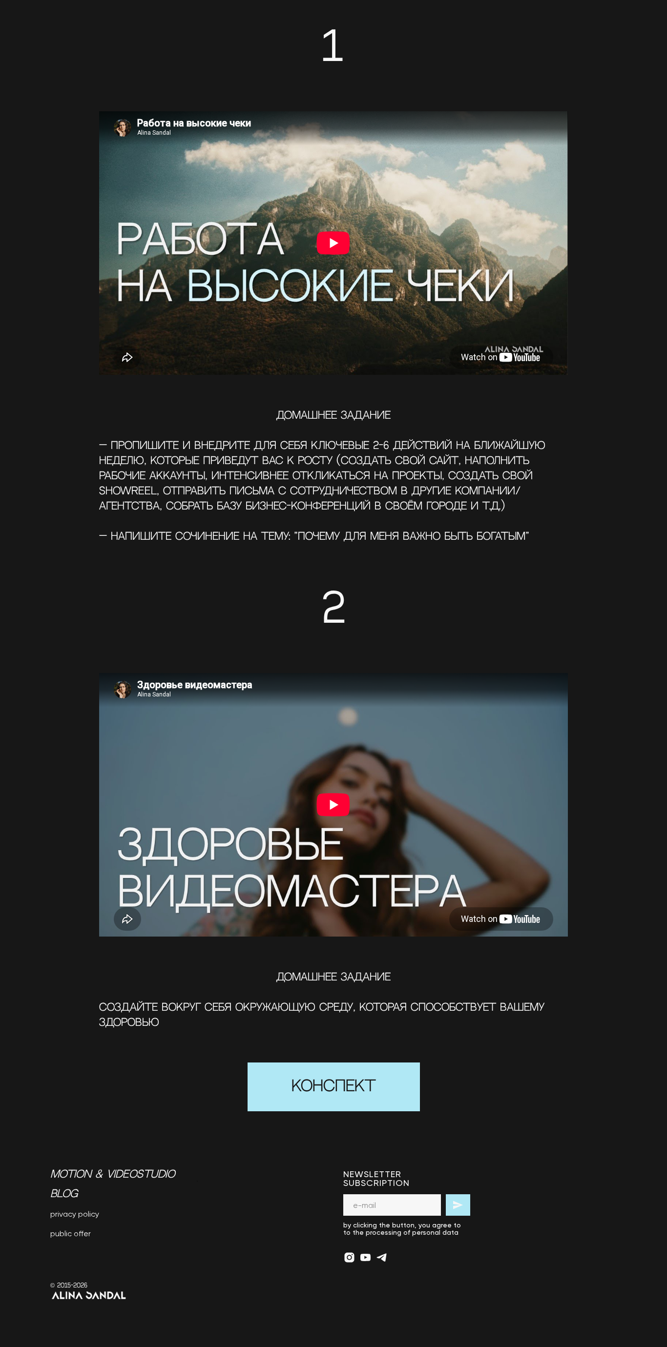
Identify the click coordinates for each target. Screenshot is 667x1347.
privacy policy (74, 1214)
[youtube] (365, 1257)
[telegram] (381, 1257)
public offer (70, 1233)
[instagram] (349, 1257)
